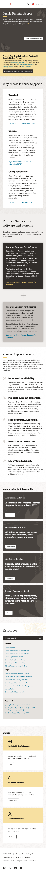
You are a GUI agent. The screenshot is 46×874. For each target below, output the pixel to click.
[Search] (28, 4)
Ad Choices (19, 857)
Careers (27, 857)
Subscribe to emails (8, 861)
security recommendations (25, 64)
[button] (4, 4)
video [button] (28, 24)
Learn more (10, 515)
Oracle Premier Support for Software (17, 651)
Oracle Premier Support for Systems (17, 654)
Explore (9, 613)
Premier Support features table (20, 202)
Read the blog (11, 546)
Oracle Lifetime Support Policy (15, 660)
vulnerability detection (18, 62)
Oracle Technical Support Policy (15, 663)
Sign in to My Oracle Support (34, 38)
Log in (11, 764)
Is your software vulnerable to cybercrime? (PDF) (19, 162)
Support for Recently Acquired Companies (19, 686)
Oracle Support (10, 648)
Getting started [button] (10, 638)
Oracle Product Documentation (15, 692)
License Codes (9, 689)
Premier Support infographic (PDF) (21, 123)
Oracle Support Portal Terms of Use (16, 683)
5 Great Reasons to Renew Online (16, 666)
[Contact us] (42, 4)
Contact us (12, 837)
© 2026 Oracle (7, 854)
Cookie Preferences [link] (8, 857)
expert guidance (8, 66)
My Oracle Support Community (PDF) (20, 705)
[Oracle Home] (9, 4)
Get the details (13, 800)
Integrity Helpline (22, 861)
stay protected (26, 66)
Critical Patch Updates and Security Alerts (18, 677)
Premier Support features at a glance (17, 673)
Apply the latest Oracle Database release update (18, 71)
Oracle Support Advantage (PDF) (18, 713)
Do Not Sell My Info (27, 854)
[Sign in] (37, 4)
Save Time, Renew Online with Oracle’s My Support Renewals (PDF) (22, 709)
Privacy (18, 854)
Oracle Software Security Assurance (16, 680)
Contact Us (32, 861)
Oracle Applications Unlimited (14, 657)
